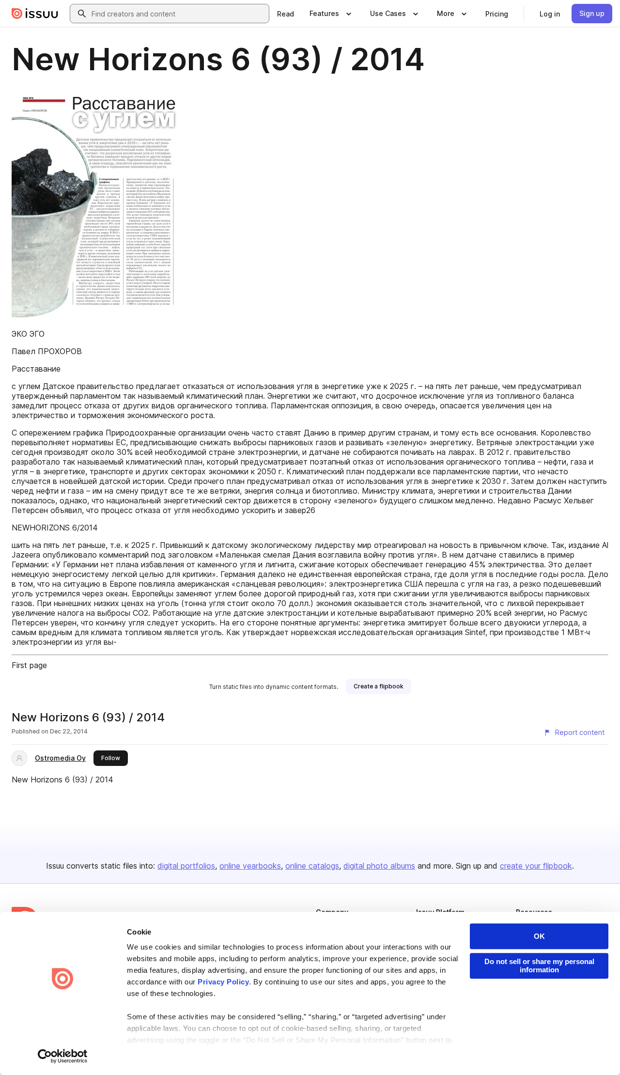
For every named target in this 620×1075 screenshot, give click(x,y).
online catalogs (312, 866)
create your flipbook (536, 866)
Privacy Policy (223, 982)
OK (539, 936)
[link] (285, 13)
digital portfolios (186, 866)
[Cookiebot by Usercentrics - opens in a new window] (62, 1056)
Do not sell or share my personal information (539, 965)
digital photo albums (379, 866)
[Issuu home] (35, 13)
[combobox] (178, 13)
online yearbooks (250, 866)
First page (29, 665)
